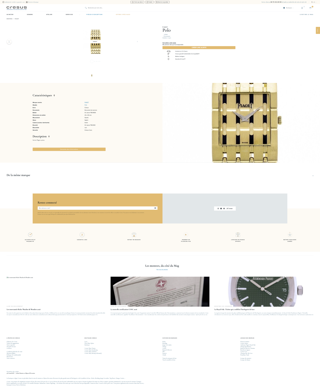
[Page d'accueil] (17, 8)
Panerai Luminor (244, 341)
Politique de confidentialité (57, 214)
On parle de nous (11, 346)
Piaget (17, 18)
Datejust (36, 383)
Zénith (164, 355)
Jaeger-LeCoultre (167, 345)
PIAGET (165, 27)
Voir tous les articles (162, 269)
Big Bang (52, 383)
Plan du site (10, 356)
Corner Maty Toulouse (91, 351)
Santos (48, 383)
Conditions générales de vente (14, 351)
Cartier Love (243, 351)
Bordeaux (87, 345)
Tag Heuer (112, 378)
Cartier (164, 348)
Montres (9, 18)
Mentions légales (11, 353)
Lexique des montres (245, 358)
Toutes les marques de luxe (169, 358)
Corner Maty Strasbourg (91, 350)
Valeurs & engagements (13, 343)
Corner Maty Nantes (90, 348)
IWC (163, 351)
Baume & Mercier (167, 350)
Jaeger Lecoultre (104, 378)
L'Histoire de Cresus (12, 341)
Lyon (86, 341)
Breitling (164, 343)
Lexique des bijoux (245, 360)
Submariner (43, 383)
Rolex (164, 341)
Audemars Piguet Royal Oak (247, 345)
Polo (166, 30)
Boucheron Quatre (245, 350)
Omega (164, 346)
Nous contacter (11, 358)
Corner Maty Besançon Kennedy (93, 353)
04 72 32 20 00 (276, 2)
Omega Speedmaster (245, 346)
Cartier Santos (244, 343)
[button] (91, 61)
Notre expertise (11, 345)
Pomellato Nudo (244, 355)
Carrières (9, 348)
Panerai (164, 353)
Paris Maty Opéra (89, 343)
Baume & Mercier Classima (247, 348)
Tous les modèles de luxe (168, 360)
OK (155, 208)
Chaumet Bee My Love (246, 353)
